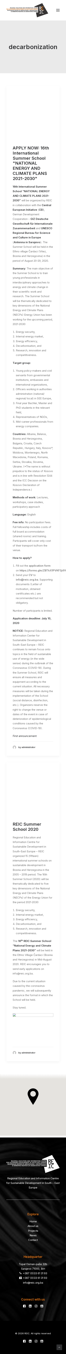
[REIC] (27, 10)
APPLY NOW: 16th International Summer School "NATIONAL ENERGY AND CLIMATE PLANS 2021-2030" (31, 163)
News (33, 1235)
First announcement (25, 736)
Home (33, 1221)
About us (33, 1226)
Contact (33, 1240)
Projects (33, 1230)
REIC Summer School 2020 (27, 827)
